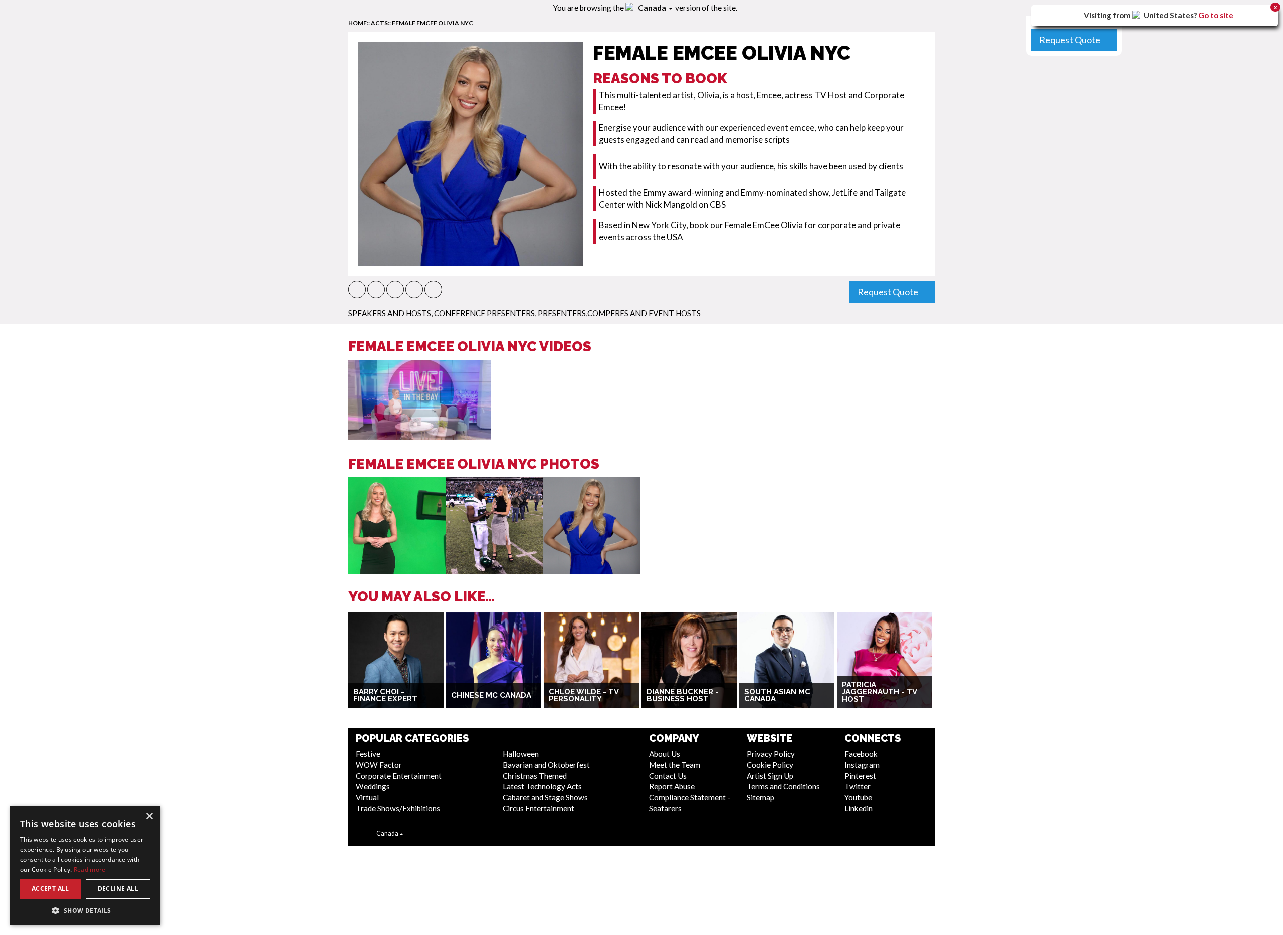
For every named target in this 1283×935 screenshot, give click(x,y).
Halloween (521, 753)
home (357, 23)
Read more (90, 869)
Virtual (367, 797)
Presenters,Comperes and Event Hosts (619, 313)
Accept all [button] (50, 888)
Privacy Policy (771, 753)
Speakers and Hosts (389, 313)
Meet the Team (674, 764)
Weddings (373, 786)
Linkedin (858, 808)
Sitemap (760, 797)
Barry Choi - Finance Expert (385, 695)
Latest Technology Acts (542, 786)
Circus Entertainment (538, 808)
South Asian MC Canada (777, 695)
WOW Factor (379, 764)
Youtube (858, 797)
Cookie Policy (770, 764)
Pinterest (860, 775)
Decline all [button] (118, 888)
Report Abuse (672, 786)
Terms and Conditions (783, 786)
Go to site (1215, 15)
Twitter (857, 786)
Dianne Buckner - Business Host (683, 695)
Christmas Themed (535, 775)
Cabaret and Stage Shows (545, 797)
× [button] (149, 816)
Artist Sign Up (770, 775)
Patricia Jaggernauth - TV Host (879, 692)
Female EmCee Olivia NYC (432, 23)
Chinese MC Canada (491, 695)
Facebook (861, 753)
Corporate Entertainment (399, 775)
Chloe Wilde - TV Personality (583, 695)
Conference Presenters (484, 313)
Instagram (862, 764)
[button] (357, 289)
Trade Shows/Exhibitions (398, 808)
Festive (368, 753)
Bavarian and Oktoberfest (546, 764)
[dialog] (85, 865)
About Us (664, 753)
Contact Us (668, 775)
